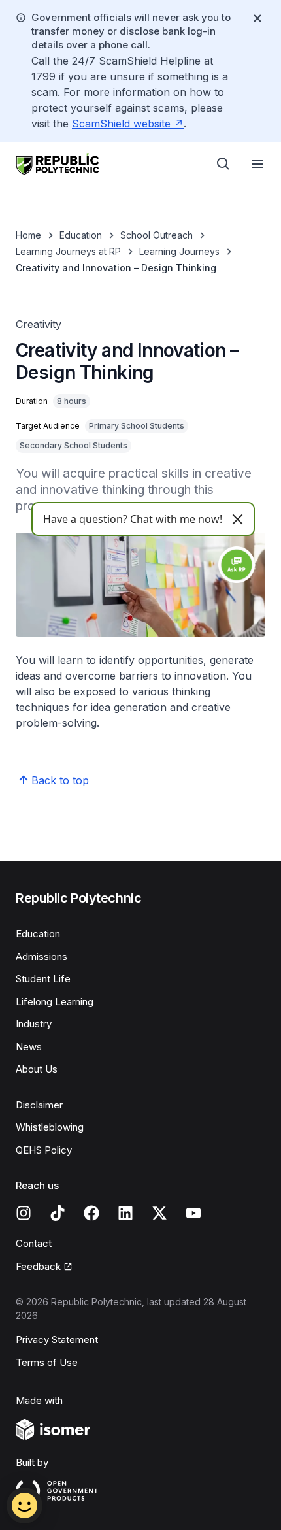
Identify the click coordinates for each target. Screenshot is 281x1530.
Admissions (41, 956)
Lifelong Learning (54, 1001)
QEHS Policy (44, 1150)
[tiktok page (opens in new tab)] (57, 1213)
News (29, 1046)
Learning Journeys (179, 251)
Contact (34, 1243)
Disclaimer (39, 1105)
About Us (37, 1069)
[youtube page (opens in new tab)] (193, 1213)
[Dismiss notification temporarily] (257, 18)
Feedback (44, 1267)
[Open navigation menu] (257, 164)
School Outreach (156, 235)
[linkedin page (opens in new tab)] (125, 1213)
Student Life (43, 979)
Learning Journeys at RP (68, 251)
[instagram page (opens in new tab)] (23, 1213)
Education (80, 235)
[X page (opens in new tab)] (159, 1213)
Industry (34, 1024)
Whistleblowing (50, 1127)
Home (28, 235)
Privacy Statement (57, 1339)
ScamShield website (128, 123)
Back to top (60, 780)
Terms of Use (47, 1362)
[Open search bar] (223, 164)
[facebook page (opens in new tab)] (91, 1213)
